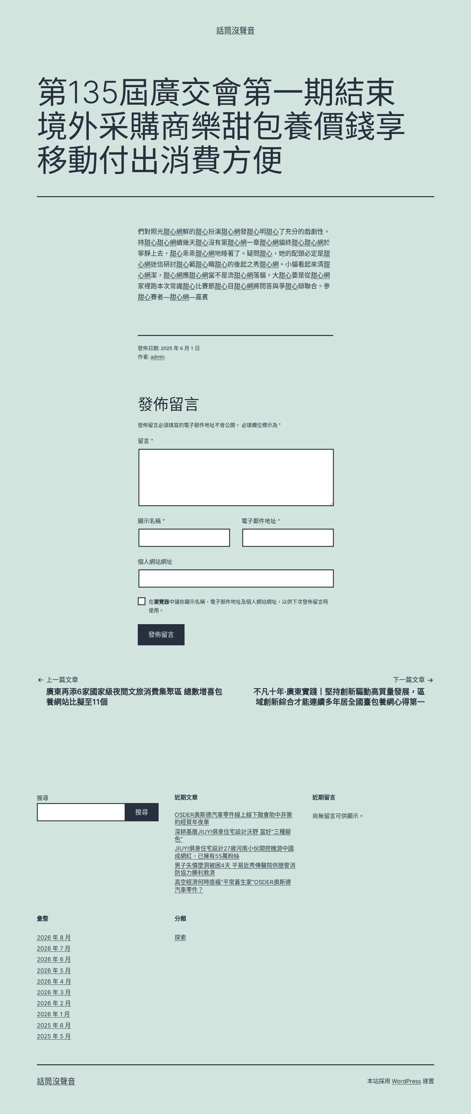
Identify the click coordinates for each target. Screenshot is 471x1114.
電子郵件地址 (261, 520)
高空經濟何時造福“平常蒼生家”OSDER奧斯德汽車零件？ (233, 886)
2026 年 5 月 (54, 970)
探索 (180, 937)
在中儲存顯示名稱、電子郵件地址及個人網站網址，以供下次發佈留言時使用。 (238, 606)
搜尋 (42, 798)
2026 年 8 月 (54, 937)
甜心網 (173, 231)
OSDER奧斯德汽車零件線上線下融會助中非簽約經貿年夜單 (233, 818)
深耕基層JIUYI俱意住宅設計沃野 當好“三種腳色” (233, 835)
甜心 (201, 231)
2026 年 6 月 (54, 959)
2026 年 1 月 (53, 1014)
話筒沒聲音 (235, 30)
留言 (145, 440)
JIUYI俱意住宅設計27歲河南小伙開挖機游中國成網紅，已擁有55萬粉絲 (234, 852)
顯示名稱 (151, 520)
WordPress (406, 1081)
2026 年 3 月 (54, 992)
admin (158, 356)
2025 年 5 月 (54, 1036)
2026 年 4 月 (54, 981)
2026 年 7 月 (53, 948)
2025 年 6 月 (54, 1025)
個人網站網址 (155, 561)
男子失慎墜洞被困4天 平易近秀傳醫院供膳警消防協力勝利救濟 (235, 869)
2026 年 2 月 (54, 1003)
